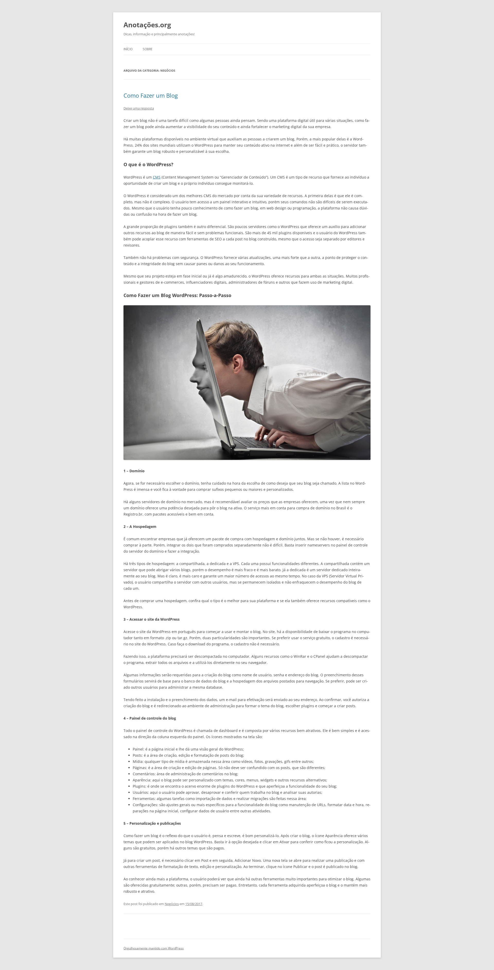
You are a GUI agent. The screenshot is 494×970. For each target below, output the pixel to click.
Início (128, 49)
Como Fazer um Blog (150, 95)
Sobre (148, 49)
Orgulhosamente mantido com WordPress (153, 948)
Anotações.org (147, 24)
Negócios (172, 903)
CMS (157, 177)
